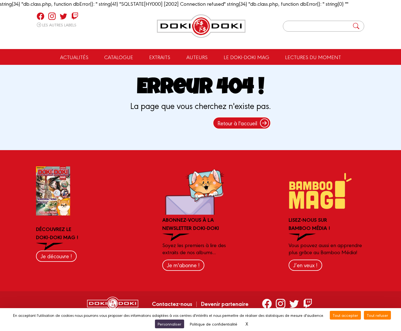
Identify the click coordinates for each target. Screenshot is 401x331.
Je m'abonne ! (183, 265)
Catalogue (118, 56)
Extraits (159, 56)
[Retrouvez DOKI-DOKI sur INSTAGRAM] (52, 16)
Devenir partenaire (225, 303)
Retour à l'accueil (237, 123)
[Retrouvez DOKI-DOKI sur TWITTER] (63, 16)
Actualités (74, 56)
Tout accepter (345, 315)
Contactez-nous (172, 303)
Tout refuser (377, 315)
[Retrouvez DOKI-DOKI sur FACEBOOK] (40, 16)
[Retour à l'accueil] (201, 26)
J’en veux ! (305, 265)
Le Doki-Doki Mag (246, 56)
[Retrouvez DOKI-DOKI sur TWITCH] (75, 16)
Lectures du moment (313, 56)
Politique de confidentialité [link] (213, 324)
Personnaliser (169, 324)
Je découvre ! (56, 256)
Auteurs (197, 56)
